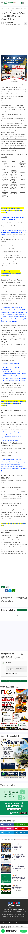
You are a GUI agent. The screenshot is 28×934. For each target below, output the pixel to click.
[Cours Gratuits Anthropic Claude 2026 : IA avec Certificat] (6, 858)
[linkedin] (12, 903)
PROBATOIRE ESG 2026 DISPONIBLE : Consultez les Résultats (19, 878)
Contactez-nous (20, 923)
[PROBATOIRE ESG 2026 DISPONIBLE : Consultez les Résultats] (6, 878)
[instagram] (17, 903)
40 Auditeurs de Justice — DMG (12, 371)
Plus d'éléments (22, 610)
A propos (11, 923)
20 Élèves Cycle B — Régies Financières (14, 380)
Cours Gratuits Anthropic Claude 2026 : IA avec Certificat (19, 857)
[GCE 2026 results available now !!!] (6, 847)
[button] (22, 3)
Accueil (2, 8)
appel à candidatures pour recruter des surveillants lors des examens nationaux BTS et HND (14, 232)
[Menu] (2, 3)
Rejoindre (23, 931)
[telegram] (19, 903)
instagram (8, 828)
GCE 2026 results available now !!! (17, 846)
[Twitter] (10, 590)
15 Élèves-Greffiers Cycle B (11, 376)
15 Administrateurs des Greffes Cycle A (14, 373)
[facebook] (9, 903)
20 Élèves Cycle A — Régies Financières (14, 378)
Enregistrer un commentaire (14, 681)
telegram (8, 832)
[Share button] (16, 590)
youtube (22, 828)
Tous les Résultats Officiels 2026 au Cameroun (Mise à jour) (18, 888)
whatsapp (22, 824)
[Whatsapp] (13, 590)
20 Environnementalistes (10, 440)
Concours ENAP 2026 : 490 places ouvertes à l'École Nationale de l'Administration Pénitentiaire (18, 867)
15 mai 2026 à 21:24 (10, 664)
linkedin (22, 832)
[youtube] (14, 903)
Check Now (10, 927)
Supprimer (15, 673)
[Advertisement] (14, 40)
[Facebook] (6, 590)
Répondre (8, 673)
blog (7, 8)
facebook (8, 824)
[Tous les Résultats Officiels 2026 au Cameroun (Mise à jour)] (6, 889)
